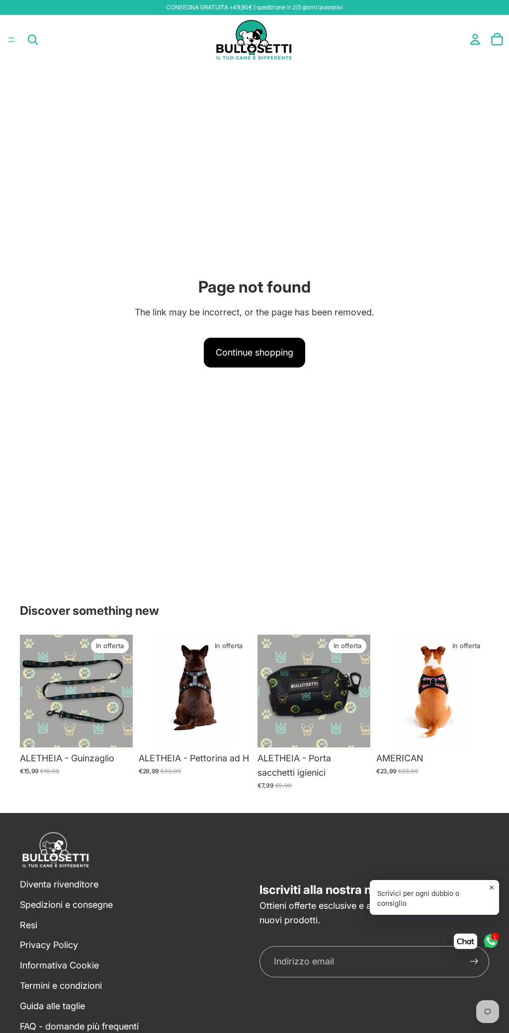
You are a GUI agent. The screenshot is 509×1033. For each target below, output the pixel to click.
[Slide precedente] (150, 691)
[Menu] (11, 39)
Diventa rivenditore (59, 884)
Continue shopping (254, 352)
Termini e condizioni (61, 985)
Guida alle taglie (52, 1006)
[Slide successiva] (241, 691)
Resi (28, 925)
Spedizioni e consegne (66, 904)
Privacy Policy (49, 945)
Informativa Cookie (59, 965)
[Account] (475, 39)
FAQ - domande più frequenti (79, 1026)
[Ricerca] (33, 40)
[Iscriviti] (474, 961)
